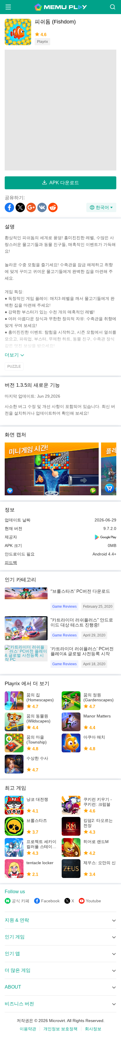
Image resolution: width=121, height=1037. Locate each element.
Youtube (93, 900)
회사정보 (93, 1028)
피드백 (11, 562)
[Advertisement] (60, 110)
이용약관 (28, 1028)
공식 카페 (20, 900)
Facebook (50, 900)
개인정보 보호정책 (60, 1028)
